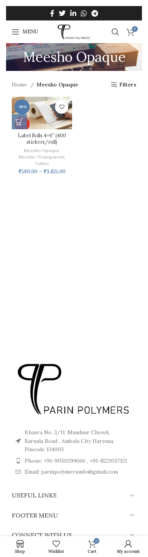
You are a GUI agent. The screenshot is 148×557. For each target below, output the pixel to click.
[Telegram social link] (94, 13)
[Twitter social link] (62, 13)
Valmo (42, 163)
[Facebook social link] (52, 13)
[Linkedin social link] (73, 13)
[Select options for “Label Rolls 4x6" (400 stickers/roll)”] (19, 121)
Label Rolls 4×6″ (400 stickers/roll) (42, 138)
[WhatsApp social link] (84, 13)
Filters (127, 85)
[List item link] (74, 472)
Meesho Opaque (41, 150)
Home (20, 84)
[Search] (115, 31)
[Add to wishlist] (61, 107)
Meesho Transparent (41, 157)
